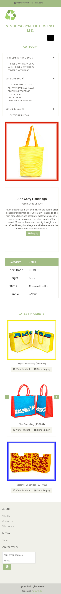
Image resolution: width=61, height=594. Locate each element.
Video (5, 540)
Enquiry (34, 233)
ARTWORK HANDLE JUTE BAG (21, 88)
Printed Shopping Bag (18, 70)
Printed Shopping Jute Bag (21, 64)
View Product (23, 369)
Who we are (8, 526)
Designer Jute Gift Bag (19, 91)
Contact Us (7, 521)
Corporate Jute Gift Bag (20, 101)
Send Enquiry (43, 369)
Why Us (6, 516)
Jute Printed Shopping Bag (21, 67)
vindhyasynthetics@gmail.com (29, 3)
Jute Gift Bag (14, 94)
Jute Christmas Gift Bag (20, 85)
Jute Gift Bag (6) (15, 78)
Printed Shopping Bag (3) (20, 57)
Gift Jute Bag (14, 97)
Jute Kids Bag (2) (15, 109)
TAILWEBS (37, 591)
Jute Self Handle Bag (18, 115)
